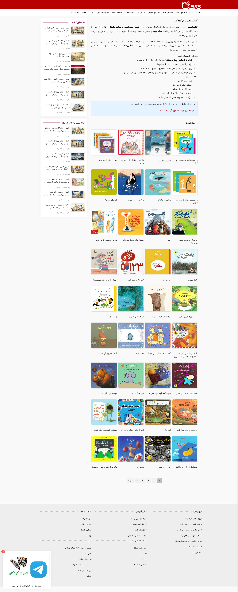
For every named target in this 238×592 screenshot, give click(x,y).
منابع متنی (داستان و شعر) (133, 12)
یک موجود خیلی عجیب (188, 317)
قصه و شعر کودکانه (140, 548)
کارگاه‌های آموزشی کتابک (138, 518)
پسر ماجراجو (112, 317)
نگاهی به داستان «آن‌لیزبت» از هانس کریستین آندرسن (58, 106)
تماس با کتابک (86, 524)
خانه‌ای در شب (164, 467)
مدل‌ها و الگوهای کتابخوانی (137, 535)
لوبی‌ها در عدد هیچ (136, 280)
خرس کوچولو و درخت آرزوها (159, 393)
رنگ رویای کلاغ (164, 200)
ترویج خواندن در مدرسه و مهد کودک (189, 530)
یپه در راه (167, 280)
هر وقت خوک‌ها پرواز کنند (187, 430)
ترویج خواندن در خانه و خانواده (191, 524)
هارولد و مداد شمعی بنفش (187, 393)
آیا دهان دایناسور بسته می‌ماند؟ (188, 241)
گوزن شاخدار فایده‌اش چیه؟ (159, 353)
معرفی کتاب (115, 12)
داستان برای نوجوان (140, 565)
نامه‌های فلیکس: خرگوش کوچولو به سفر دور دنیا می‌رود (185, 355)
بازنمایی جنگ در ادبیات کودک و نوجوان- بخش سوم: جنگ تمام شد (57, 67)
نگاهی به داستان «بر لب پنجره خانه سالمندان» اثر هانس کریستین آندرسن (58, 206)
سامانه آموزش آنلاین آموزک (81, 565)
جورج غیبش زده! (164, 160)
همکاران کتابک (86, 530)
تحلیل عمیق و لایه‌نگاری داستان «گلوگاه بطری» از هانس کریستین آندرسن (57, 29)
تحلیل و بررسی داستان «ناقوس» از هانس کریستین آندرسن (57, 80)
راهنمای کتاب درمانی (139, 524)
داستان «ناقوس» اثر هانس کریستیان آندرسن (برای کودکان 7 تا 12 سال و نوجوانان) (57, 93)
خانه (198, 12)
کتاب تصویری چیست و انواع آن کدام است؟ (177, 110)
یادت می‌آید (193, 280)
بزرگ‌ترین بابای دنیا (136, 200)
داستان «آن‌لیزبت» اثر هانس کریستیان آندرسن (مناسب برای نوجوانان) (58, 155)
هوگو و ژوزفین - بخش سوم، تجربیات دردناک (59, 55)
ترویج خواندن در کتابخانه (193, 518)
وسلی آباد (140, 467)
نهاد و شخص (101, 12)
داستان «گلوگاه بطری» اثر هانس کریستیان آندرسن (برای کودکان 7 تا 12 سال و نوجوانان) (57, 42)
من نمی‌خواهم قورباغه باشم (105, 430)
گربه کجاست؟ (111, 200)
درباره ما (85, 12)
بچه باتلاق (139, 353)
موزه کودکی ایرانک (85, 559)
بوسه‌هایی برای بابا (109, 393)
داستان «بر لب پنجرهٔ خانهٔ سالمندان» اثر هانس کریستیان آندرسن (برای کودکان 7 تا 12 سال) (57, 180)
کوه (169, 240)
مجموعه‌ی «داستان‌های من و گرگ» (186, 201)
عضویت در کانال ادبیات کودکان (27, 586)
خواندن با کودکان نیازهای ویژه (191, 535)
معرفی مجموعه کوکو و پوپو (106, 240)
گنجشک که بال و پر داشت (187, 467)
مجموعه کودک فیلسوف (107, 160)
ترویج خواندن (180, 12)
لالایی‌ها (144, 559)
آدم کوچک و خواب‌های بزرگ (132, 430)
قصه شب (143, 553)
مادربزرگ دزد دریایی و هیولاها (104, 467)
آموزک (89, 576)
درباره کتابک (86, 518)
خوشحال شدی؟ (137, 393)
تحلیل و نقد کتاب (141, 530)
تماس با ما (75, 12)
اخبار (191, 12)
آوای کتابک (87, 535)
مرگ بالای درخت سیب (161, 317)
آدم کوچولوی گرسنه (109, 353)
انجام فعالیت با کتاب (194, 547)
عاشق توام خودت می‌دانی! (133, 240)
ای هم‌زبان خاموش (136, 317)
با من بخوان (166, 12)
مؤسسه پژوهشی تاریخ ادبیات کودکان (78, 548)
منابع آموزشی (152, 12)
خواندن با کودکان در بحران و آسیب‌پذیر (188, 541)
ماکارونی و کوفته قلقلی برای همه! (132, 162)
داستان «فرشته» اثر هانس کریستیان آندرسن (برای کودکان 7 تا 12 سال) (57, 193)
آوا (92, 12)
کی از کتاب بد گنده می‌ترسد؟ (105, 280)
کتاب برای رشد (197, 552)
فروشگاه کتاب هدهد (84, 570)
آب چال (167, 430)
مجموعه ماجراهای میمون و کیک (187, 162)
